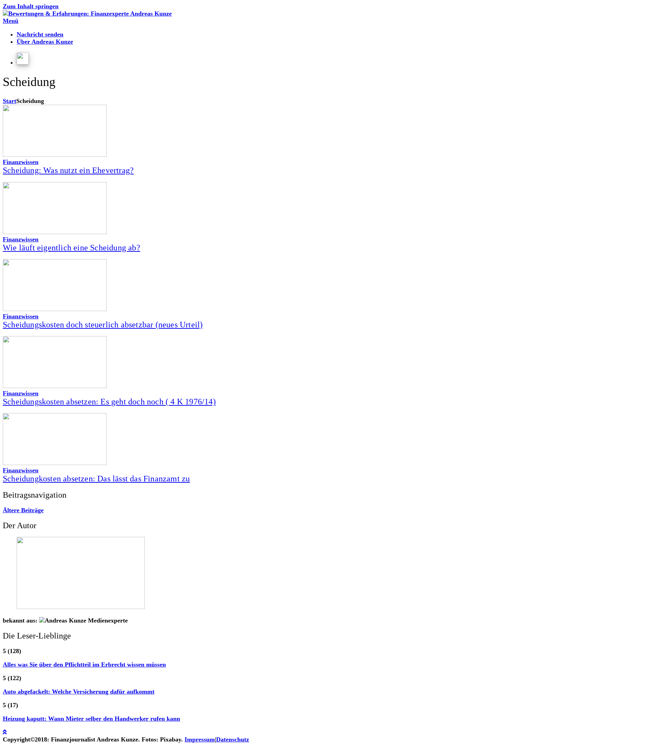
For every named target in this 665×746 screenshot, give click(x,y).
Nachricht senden (40, 34)
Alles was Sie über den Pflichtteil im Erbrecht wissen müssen (84, 664)
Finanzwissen (20, 161)
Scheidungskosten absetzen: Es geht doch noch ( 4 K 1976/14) (109, 401)
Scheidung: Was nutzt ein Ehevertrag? (68, 170)
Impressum (200, 739)
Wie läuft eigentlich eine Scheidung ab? (71, 247)
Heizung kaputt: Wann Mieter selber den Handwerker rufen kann (91, 718)
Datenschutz (232, 739)
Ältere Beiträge (23, 510)
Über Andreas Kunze (45, 41)
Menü (10, 20)
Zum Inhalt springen (31, 6)
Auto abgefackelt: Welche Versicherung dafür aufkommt (78, 691)
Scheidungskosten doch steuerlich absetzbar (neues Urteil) (103, 324)
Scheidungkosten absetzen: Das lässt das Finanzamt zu (96, 478)
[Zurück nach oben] (5, 732)
